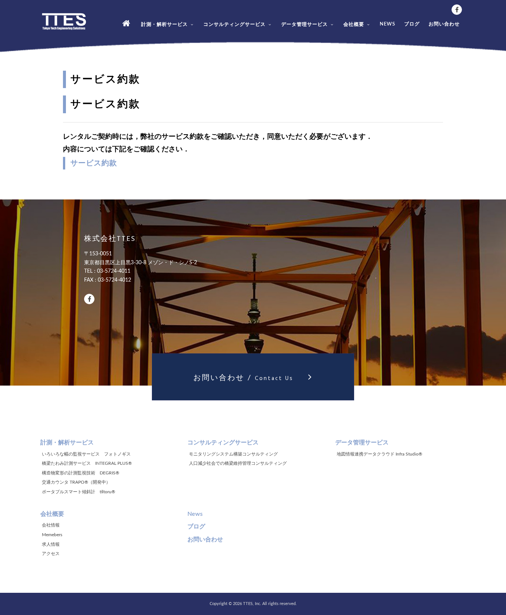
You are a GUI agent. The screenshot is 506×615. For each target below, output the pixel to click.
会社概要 (353, 24)
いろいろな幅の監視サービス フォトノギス (86, 454)
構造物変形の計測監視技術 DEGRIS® (80, 473)
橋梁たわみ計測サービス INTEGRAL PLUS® (87, 463)
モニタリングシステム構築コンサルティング (233, 454)
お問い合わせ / (243, 378)
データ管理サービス (304, 24)
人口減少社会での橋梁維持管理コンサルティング (238, 463)
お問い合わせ (444, 24)
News (195, 514)
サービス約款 (93, 163)
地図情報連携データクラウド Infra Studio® (379, 454)
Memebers (52, 534)
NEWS (387, 24)
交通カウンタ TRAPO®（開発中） (76, 482)
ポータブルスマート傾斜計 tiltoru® (78, 492)
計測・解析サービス (164, 24)
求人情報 (51, 544)
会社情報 (51, 525)
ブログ (412, 24)
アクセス (51, 553)
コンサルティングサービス (234, 24)
